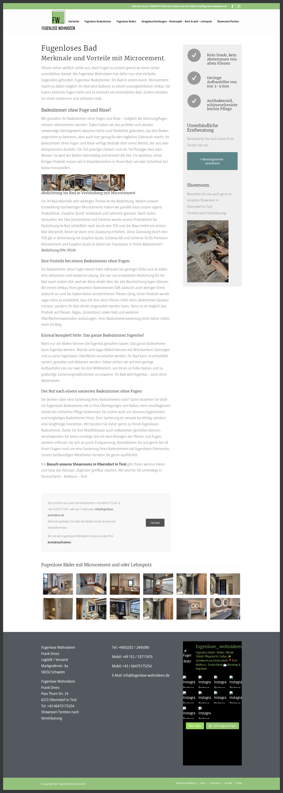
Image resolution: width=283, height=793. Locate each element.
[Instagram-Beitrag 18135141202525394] (189, 713)
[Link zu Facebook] (232, 6)
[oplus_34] (58, 584)
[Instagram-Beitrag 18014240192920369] (220, 682)
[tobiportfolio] (125, 584)
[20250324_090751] (91, 608)
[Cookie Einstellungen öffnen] (9, 787)
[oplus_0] (191, 608)
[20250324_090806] (125, 608)
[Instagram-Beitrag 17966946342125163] (204, 697)
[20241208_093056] (191, 584)
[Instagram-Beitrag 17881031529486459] (189, 697)
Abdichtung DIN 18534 (58, 250)
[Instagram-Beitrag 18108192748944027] (220, 697)
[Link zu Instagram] (239, 6)
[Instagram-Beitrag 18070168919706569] (204, 713)
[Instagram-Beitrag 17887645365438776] (189, 682)
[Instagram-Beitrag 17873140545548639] (236, 697)
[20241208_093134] (225, 584)
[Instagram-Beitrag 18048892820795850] (236, 682)
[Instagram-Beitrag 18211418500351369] (204, 682)
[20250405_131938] (58, 608)
